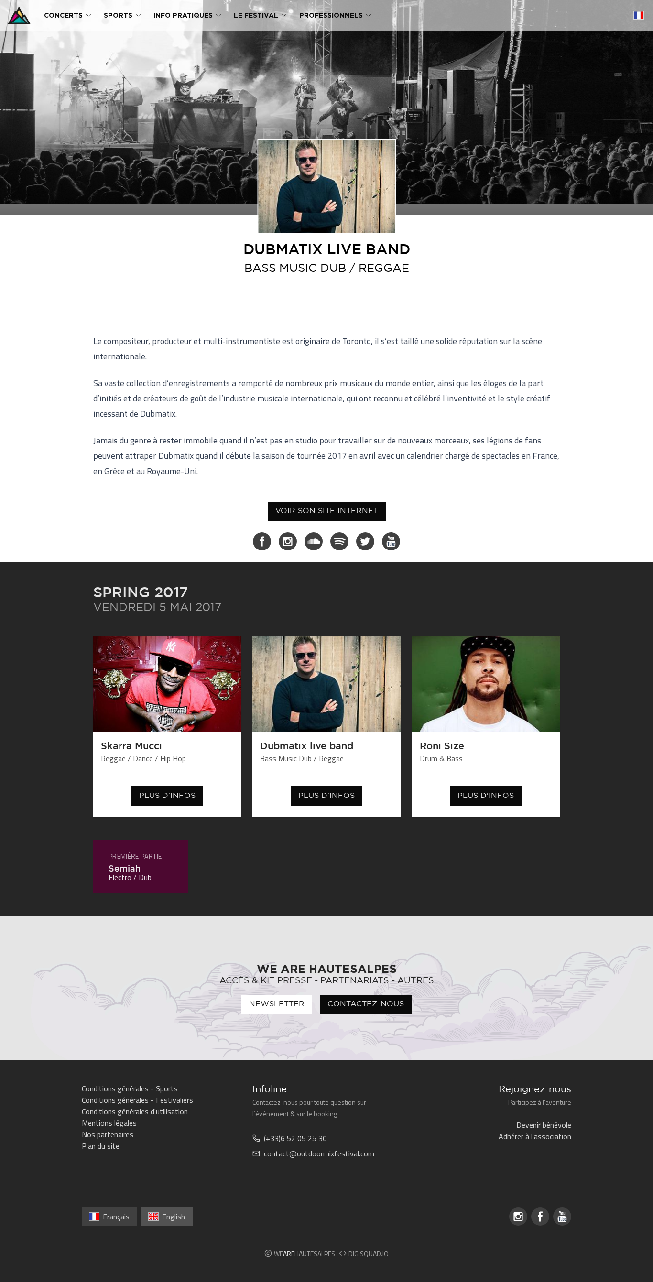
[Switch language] (638, 15)
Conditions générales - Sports (130, 1088)
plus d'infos (167, 795)
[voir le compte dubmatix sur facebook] (262, 541)
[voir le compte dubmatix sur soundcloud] (314, 541)
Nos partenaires (107, 1134)
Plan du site (101, 1146)
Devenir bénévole (543, 1125)
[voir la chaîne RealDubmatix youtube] (391, 541)
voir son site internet (326, 511)
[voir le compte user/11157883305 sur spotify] (339, 541)
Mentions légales (109, 1123)
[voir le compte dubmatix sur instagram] (288, 541)
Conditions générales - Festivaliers (137, 1100)
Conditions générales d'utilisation (135, 1111)
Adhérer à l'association (535, 1136)
